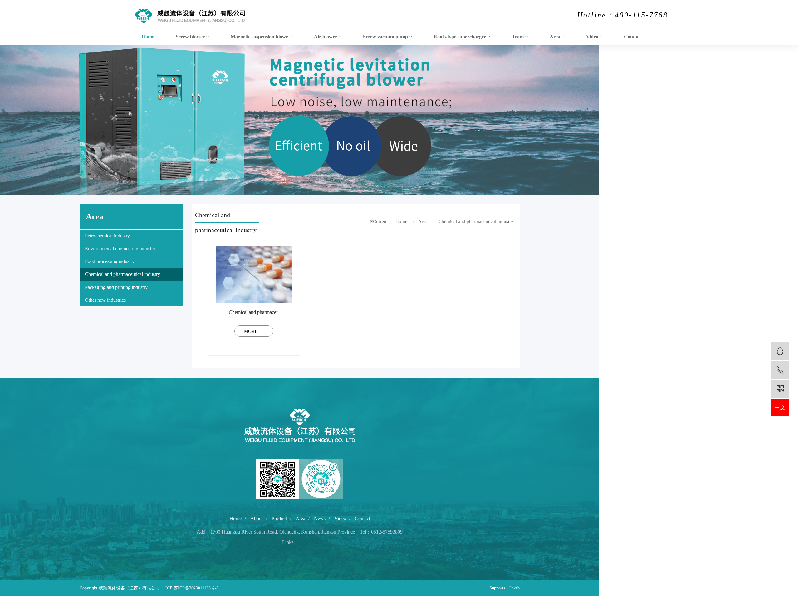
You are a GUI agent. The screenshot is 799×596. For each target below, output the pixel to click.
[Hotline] (780, 351)
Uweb (514, 588)
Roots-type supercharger (460, 36)
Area (555, 36)
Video (593, 36)
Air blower (326, 36)
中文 (780, 407)
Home (148, 36)
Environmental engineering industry (120, 248)
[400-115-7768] (780, 370)
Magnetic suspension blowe (260, 36)
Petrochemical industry (107, 235)
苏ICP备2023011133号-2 (196, 588)
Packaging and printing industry (116, 287)
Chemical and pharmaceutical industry (122, 274)
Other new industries (105, 300)
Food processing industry (110, 261)
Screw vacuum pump (386, 36)
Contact (632, 36)
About (256, 518)
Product (279, 518)
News (320, 518)
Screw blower (191, 36)
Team (518, 36)
